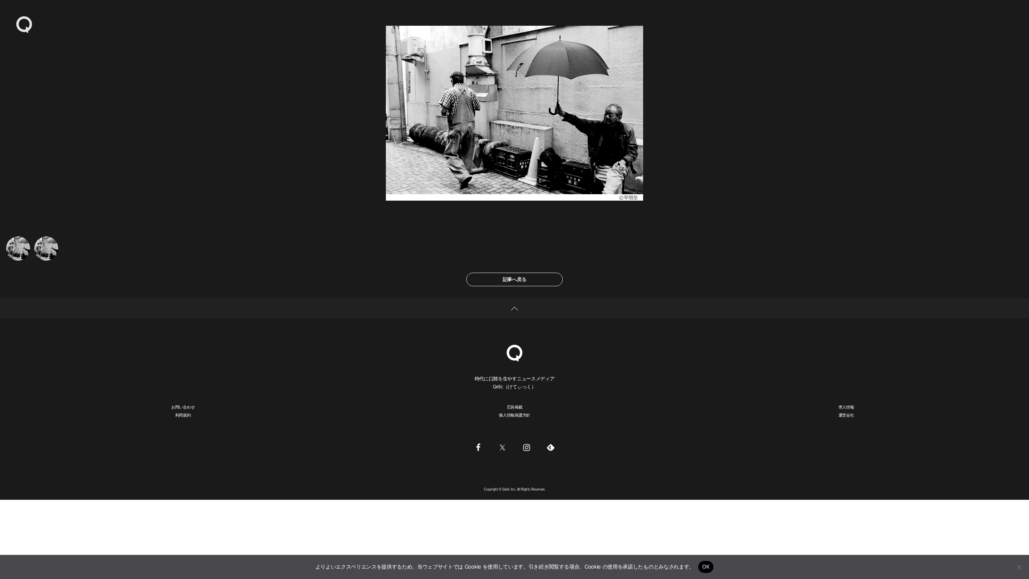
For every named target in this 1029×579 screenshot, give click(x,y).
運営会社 (846, 415)
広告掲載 (515, 406)
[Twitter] (502, 447)
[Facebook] (478, 447)
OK (706, 566)
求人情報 (846, 406)
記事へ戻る (515, 279)
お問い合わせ (183, 406)
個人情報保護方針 (514, 415)
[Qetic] (24, 24)
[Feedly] (551, 447)
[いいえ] (1019, 567)
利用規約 (183, 415)
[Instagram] (526, 447)
